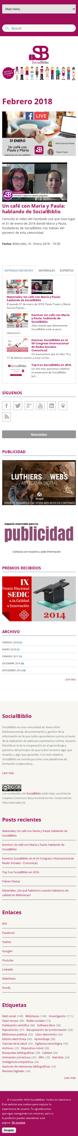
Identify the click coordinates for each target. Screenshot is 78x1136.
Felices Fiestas (11, 881)
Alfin (41, 1057)
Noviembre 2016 (12, 670)
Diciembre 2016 (11, 663)
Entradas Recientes (19, 270)
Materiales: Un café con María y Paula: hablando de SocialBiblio (34, 298)
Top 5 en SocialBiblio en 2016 (51, 365)
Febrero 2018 (10, 642)
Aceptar (9, 1130)
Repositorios (10, 1030)
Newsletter (39, 434)
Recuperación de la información (46, 1030)
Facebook (6, 405)
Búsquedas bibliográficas (18, 1053)
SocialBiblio (33, 793)
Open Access (10, 1021)
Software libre (46, 1025)
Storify (6, 988)
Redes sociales (35, 1021)
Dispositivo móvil (32, 1048)
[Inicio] (26, 63)
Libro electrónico (46, 1034)
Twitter (17, 405)
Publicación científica (15, 1025)
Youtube (40, 405)
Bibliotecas (32, 1016)
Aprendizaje (41, 1039)
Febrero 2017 (10, 656)
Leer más (70, 679)
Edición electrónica (14, 1039)
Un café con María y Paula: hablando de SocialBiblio (33, 208)
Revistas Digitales (13, 1071)
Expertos (66, 270)
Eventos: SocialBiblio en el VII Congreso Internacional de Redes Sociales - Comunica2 (50, 345)
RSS (4, 924)
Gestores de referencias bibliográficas (26, 1066)
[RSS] (6, 417)
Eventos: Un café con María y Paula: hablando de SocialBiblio (50, 318)
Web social (9, 1016)
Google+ (29, 405)
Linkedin (51, 405)
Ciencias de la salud (14, 1043)
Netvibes (58, 1057)
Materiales (47, 270)
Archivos (7, 1048)
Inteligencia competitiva (17, 1062)
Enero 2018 (9, 649)
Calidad (47, 1053)
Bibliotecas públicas (14, 1034)
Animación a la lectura (16, 1057)
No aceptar (18, 1122)
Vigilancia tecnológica (48, 1043)
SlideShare (62, 405)
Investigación (57, 1016)
